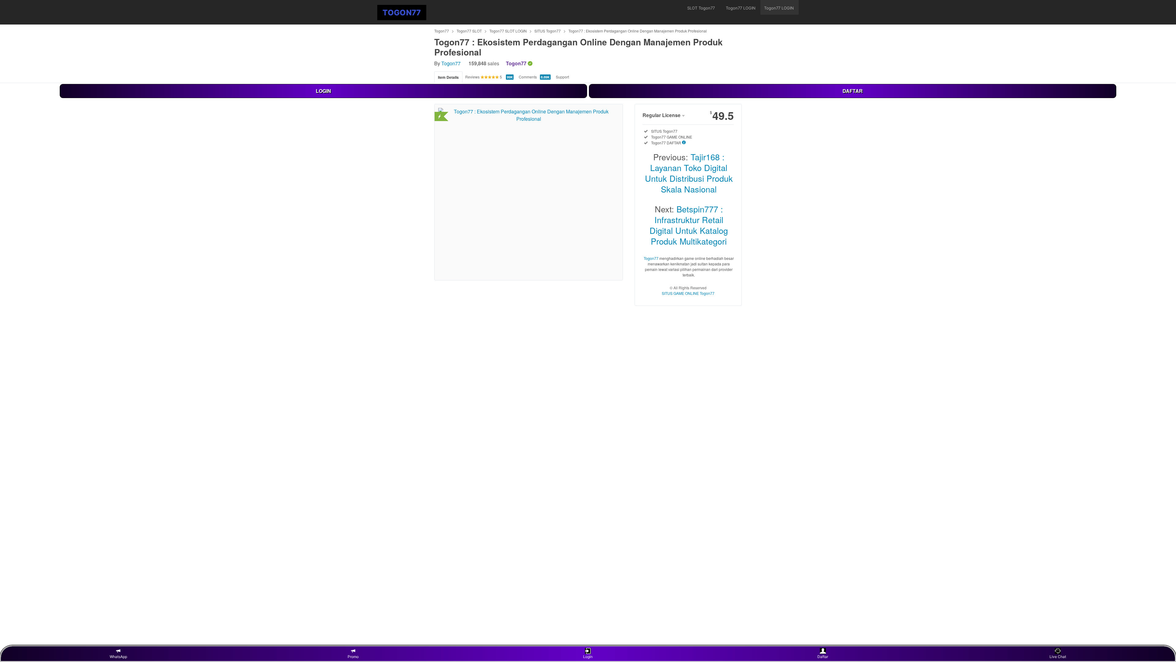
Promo (353, 656)
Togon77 (441, 30)
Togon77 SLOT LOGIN (508, 30)
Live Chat (1058, 656)
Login (588, 656)
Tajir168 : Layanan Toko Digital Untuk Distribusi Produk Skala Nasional (689, 173)
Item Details (448, 77)
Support (562, 76)
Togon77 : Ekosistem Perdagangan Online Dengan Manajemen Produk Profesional (637, 30)
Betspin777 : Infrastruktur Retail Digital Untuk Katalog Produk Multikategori (689, 225)
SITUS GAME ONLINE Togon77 (688, 293)
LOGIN (323, 90)
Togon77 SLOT (469, 30)
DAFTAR (852, 90)
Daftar (822, 656)
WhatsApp (118, 656)
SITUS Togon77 (547, 30)
